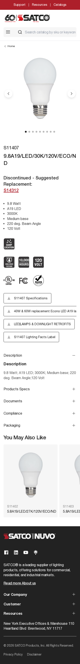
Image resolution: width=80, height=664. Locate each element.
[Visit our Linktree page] (35, 552)
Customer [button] (12, 604)
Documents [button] (13, 401)
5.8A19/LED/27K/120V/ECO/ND (30, 511)
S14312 (11, 191)
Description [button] (13, 355)
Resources (39, 4)
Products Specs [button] (17, 389)
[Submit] (20, 32)
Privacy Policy (13, 654)
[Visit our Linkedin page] (16, 552)
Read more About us (20, 583)
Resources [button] (13, 613)
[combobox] (45, 32)
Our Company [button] (15, 594)
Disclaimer (34, 654)
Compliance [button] (13, 413)
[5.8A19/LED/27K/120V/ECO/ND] (30, 475)
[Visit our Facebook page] (6, 552)
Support (20, 4)
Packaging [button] (12, 425)
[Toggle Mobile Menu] (8, 32)
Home (11, 46)
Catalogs (60, 4)
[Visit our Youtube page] (25, 552)
